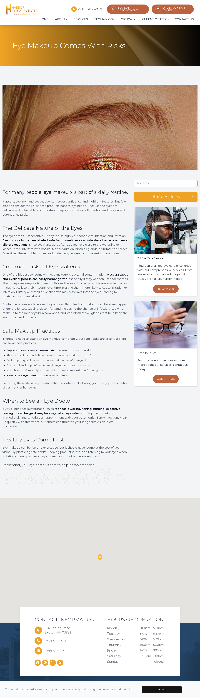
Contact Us (184, 19)
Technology (104, 19)
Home (44, 19)
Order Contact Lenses (173, 9)
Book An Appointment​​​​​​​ (128, 9)
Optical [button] (127, 19)
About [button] (60, 19)
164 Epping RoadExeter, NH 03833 (58, 630)
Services (81, 19)
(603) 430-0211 (96, 9)
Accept (161, 689)
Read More (166, 288)
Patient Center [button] (154, 19)
